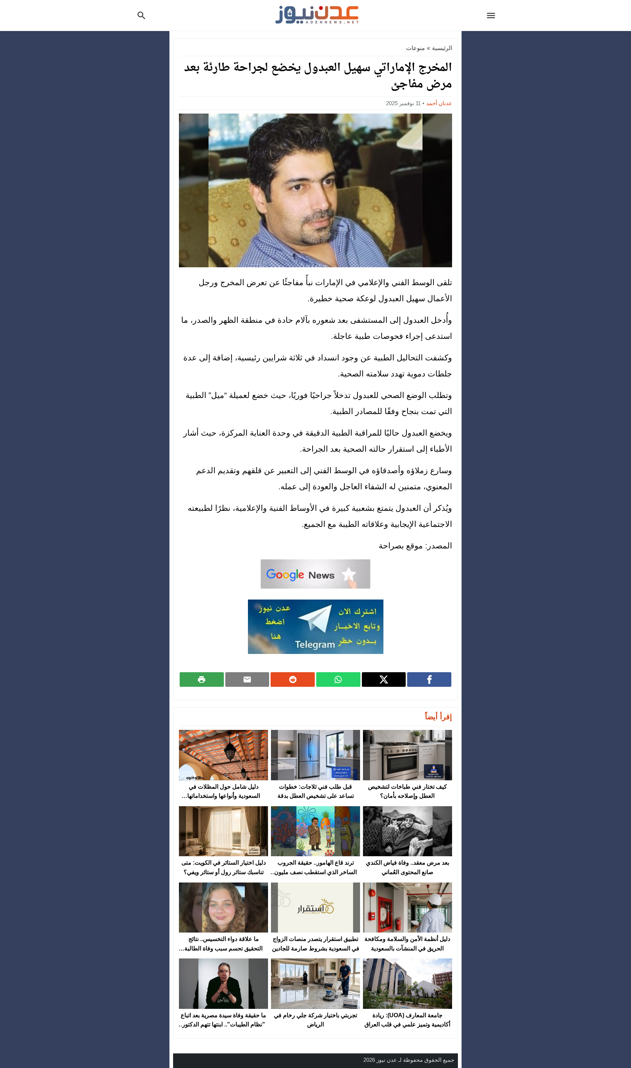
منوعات (415, 48)
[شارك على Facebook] (429, 679)
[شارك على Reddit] (292, 679)
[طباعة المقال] (201, 679)
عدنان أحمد (439, 103)
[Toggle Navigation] (493, 15)
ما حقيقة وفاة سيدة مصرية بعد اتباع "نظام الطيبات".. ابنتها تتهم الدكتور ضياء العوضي (223, 1024)
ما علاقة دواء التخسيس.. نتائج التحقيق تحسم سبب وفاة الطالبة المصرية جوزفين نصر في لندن (223, 948)
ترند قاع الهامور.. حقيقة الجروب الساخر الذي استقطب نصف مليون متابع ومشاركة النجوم (315, 872)
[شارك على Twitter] (384, 679)
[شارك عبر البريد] (247, 679)
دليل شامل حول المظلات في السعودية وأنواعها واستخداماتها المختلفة (223, 796)
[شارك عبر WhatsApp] (338, 679)
